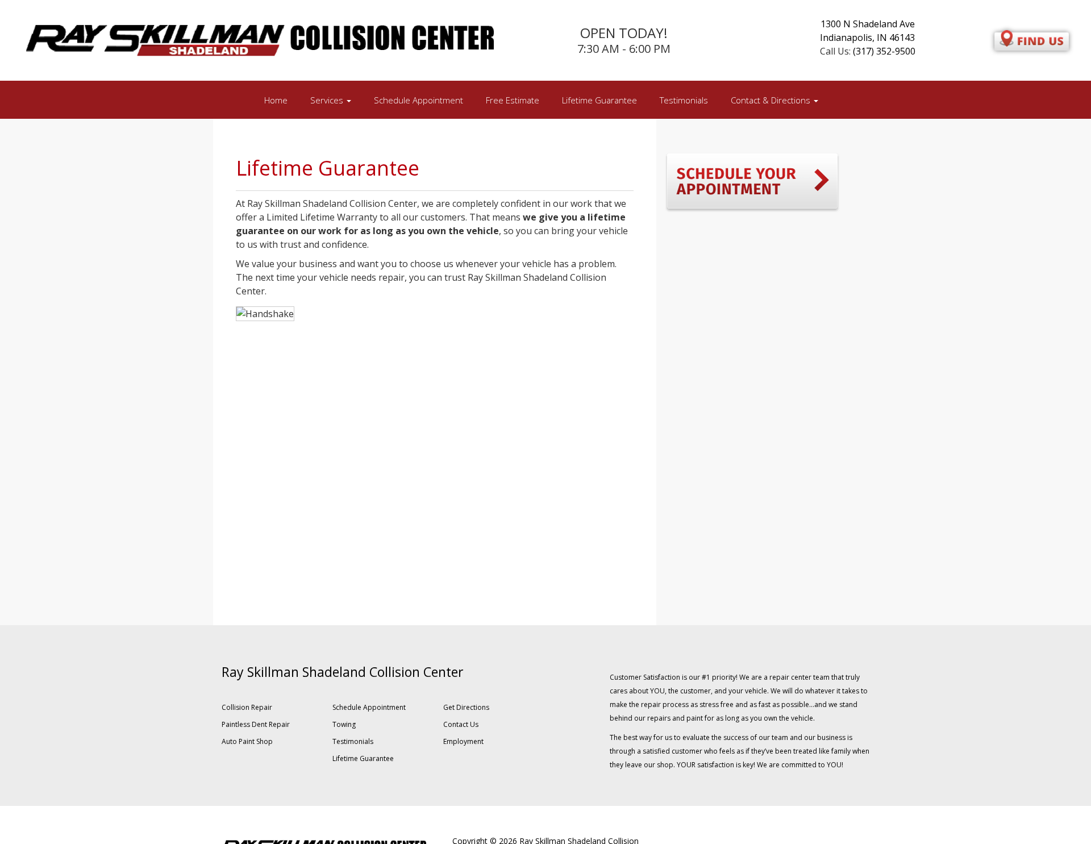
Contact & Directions (772, 100)
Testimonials (684, 100)
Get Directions (466, 707)
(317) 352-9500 (884, 51)
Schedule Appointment (418, 100)
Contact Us (460, 724)
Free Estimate (512, 100)
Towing (344, 724)
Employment (463, 741)
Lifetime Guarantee (599, 100)
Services (327, 100)
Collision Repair (247, 707)
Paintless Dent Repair (256, 724)
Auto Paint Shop (247, 741)
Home (276, 100)
